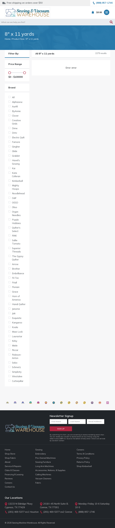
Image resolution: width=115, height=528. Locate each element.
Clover (15, 115)
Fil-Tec (15, 277)
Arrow (15, 264)
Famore (16, 142)
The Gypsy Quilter (17, 258)
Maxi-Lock (17, 331)
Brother (16, 268)
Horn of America (16, 298)
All (13, 97)
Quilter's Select (16, 229)
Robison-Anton (16, 356)
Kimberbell (17, 181)
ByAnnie (16, 111)
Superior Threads (16, 250)
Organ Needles (16, 213)
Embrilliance (18, 273)
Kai (13, 168)
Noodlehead (18, 193)
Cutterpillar (17, 381)
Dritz (14, 132)
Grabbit (16, 155)
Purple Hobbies (16, 221)
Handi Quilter (18, 304)
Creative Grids (16, 122)
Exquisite (16, 318)
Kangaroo (17, 322)
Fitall (14, 282)
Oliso (14, 207)
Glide (14, 151)
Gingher (16, 146)
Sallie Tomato (16, 242)
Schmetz (16, 367)
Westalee (17, 376)
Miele (15, 345)
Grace (15, 291)
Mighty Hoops (15, 187)
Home (7, 39)
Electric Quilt (18, 137)
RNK (14, 235)
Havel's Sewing (16, 162)
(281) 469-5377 (16, 511)
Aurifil (15, 106)
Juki (13, 313)
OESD (15, 202)
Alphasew (17, 102)
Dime (15, 128)
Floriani (15, 287)
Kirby (14, 340)
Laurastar (17, 336)
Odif (14, 198)
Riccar (15, 350)
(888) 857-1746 (86, 511)
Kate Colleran (16, 175)
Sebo (14, 362)
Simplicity (17, 371)
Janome (16, 308)
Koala (15, 327)
